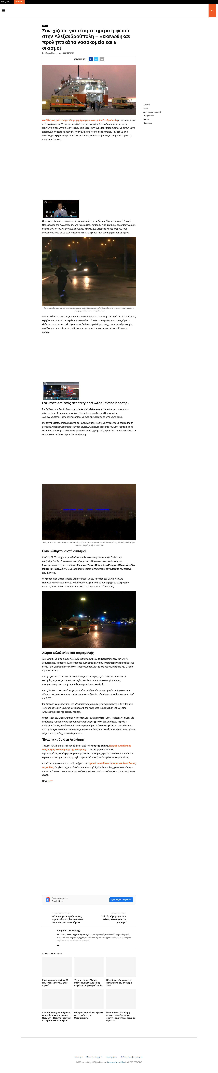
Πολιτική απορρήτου (94, 1057)
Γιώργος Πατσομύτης (53, 53)
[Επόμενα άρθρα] (29, 2)
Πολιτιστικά (147, 123)
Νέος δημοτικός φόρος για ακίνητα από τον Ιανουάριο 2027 (119, 983)
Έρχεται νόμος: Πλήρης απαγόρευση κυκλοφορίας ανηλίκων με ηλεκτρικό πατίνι (88, 983)
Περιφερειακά (148, 116)
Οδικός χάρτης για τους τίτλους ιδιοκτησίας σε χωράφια (114, 919)
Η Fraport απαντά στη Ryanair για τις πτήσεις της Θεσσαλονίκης (88, 1015)
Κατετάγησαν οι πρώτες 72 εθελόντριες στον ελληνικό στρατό (55, 983)
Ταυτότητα (78, 1057)
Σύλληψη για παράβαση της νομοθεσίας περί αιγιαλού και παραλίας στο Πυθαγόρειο (67, 919)
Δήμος (145, 108)
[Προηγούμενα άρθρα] (27, 2)
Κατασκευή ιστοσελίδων (116, 1062)
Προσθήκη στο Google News (121, 900)
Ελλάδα (45, 26)
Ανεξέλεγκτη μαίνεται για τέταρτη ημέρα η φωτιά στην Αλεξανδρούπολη (80, 120)
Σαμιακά (146, 105)
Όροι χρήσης (112, 1057)
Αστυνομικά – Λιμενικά (152, 112)
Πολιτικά (146, 119)
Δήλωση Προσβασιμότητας (131, 1057)
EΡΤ (50, 781)
